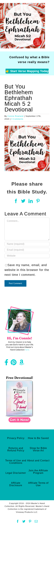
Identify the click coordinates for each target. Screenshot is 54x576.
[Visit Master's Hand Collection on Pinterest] (14, 363)
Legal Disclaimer (16, 473)
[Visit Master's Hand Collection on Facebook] (6, 363)
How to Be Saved (38, 438)
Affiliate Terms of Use (38, 484)
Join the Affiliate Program (38, 471)
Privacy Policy (15, 438)
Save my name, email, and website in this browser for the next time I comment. (26, 269)
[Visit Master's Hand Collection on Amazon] (21, 363)
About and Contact (38, 460)
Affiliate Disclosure (15, 484)
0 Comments (17, 119)
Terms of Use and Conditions (15, 461)
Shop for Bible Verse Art (38, 449)
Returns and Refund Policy (15, 449)
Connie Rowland (15, 116)
